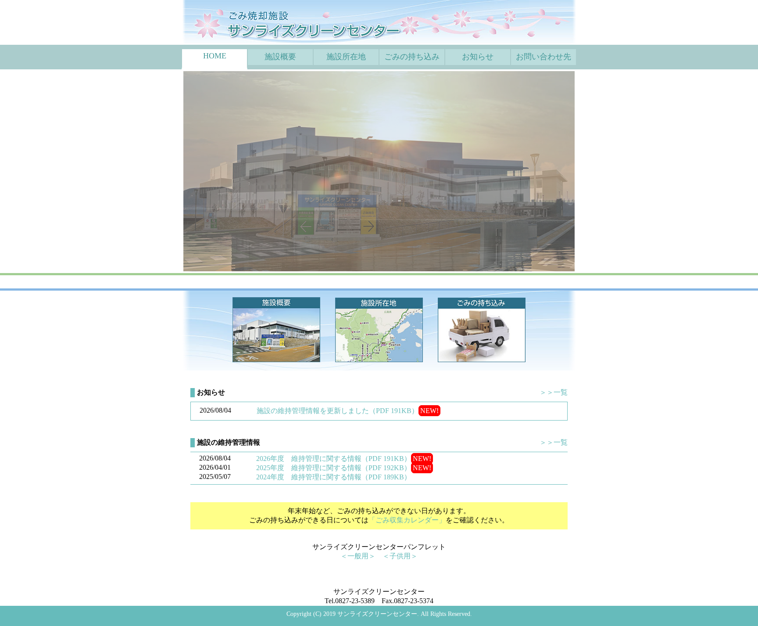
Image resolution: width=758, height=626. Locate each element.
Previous (170, 171)
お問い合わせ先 (543, 56)
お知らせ (477, 56)
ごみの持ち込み (412, 56)
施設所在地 (346, 56)
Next (588, 171)
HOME (214, 55)
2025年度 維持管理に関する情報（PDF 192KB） (333, 467)
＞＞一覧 (554, 392)
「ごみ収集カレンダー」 (407, 520)
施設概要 (280, 56)
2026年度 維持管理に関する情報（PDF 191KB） (333, 458)
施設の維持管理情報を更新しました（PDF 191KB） (337, 410)
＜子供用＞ (400, 556)
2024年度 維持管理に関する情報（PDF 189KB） (333, 477)
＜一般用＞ (357, 556)
